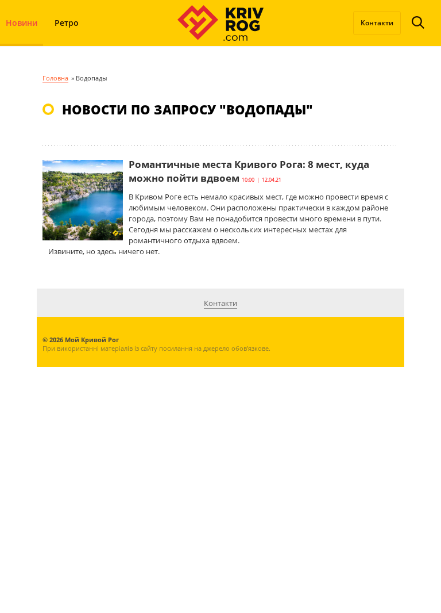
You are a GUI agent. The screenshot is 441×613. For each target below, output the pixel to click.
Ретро (67, 22)
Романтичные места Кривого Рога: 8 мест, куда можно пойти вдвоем (249, 171)
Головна (55, 78)
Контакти (377, 23)
